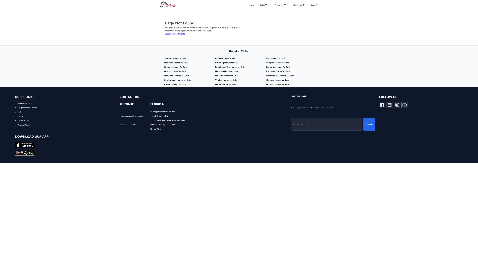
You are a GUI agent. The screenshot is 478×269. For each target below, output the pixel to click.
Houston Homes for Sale (277, 84)
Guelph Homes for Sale (175, 71)
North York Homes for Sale (176, 75)
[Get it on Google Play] (25, 153)
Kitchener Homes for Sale (278, 71)
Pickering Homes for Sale (227, 62)
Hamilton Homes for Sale (226, 71)
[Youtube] (404, 105)
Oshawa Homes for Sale (277, 80)
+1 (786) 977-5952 (159, 116)
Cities (262, 5)
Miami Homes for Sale (225, 58)
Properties (279, 5)
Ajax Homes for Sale (275, 58)
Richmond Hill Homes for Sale (280, 75)
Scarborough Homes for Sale (177, 80)
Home (251, 5)
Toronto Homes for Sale (175, 58)
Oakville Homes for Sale (226, 75)
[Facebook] (382, 105)
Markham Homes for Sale (176, 62)
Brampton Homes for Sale (278, 67)
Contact (314, 5)
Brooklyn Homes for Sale (175, 67)
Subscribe (369, 124)
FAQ (19, 112)
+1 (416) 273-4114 (129, 124)
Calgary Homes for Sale (175, 84)
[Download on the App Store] (25, 144)
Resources (297, 5)
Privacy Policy (23, 125)
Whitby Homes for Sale (226, 80)
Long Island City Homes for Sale (230, 67)
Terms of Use (23, 120)
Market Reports (24, 103)
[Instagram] (397, 105)
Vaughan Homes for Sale (277, 62)
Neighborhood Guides (27, 107)
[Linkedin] (390, 105)
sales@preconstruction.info (132, 116)
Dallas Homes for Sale (225, 84)
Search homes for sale (175, 34)
